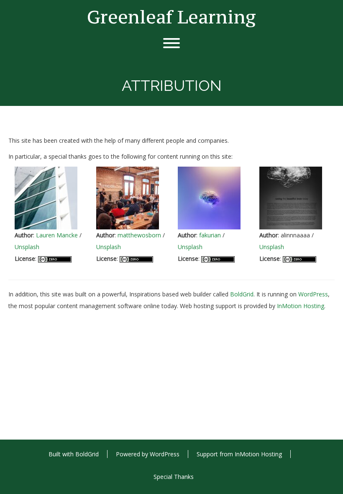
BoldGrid (241, 294)
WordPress (313, 294)
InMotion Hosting (300, 306)
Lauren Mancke (57, 235)
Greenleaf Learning (171, 16)
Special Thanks (174, 477)
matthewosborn (139, 235)
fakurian (210, 235)
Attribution (71, 122)
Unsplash (27, 247)
